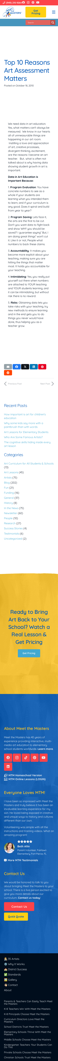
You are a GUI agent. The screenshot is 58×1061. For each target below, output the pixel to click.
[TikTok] (26, 758)
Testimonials (11, 533)
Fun (6, 487)
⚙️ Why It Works (14, 964)
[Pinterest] (33, 2)
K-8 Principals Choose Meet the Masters (27, 1014)
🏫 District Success (15, 969)
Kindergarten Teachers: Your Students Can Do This (28, 1046)
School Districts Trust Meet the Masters (26, 1026)
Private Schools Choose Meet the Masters (27, 1052)
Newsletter (10, 513)
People (8, 518)
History (8, 503)
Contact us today (29, 897)
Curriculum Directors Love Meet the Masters (24, 1020)
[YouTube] (37, 2)
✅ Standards (12, 974)
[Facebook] (23, 2)
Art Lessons (11, 472)
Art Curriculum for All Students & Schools (29, 463)
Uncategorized (13, 538)
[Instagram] (28, 2)
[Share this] (17, 366)
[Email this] (8, 366)
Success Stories (13, 528)
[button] (54, 12)
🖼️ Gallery (10, 979)
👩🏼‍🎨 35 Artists (11, 959)
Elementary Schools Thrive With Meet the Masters (27, 1033)
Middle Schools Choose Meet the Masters (27, 1039)
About (7, 990)
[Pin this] (42, 366)
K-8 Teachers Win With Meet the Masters (27, 1008)
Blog (7, 482)
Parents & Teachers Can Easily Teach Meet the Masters (28, 1002)
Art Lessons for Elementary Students (26, 432)
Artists (8, 477)
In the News (11, 508)
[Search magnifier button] (52, 22)
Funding (9, 492)
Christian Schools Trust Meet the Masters (27, 1057)
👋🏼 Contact (11, 985)
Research (9, 523)
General (9, 498)
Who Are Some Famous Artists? (23, 437)
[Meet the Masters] (12, 12)
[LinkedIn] (8, 767)
